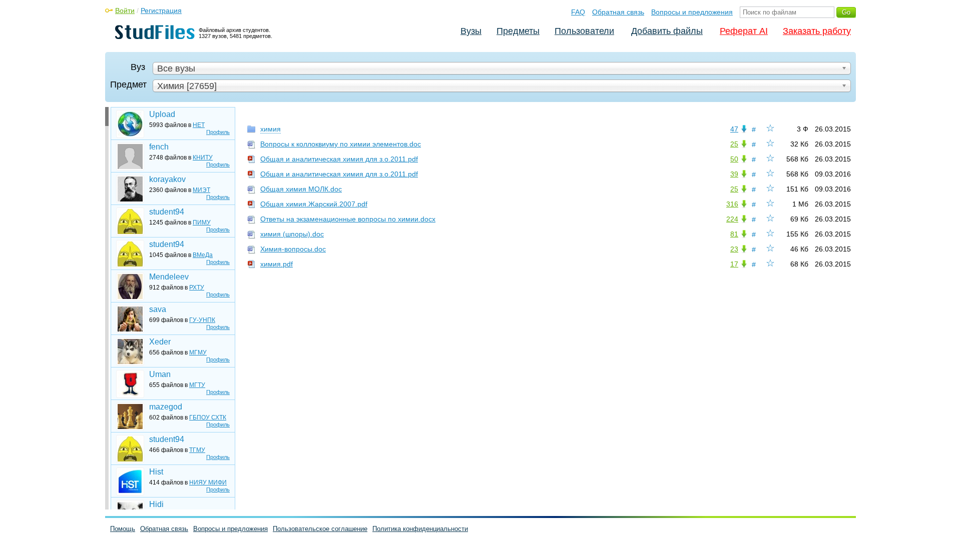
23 (734, 249)
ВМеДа (203, 255)
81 (734, 234)
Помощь (122, 528)
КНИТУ (203, 157)
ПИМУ (202, 222)
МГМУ (198, 352)
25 (734, 144)
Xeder (160, 342)
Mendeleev (169, 276)
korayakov (167, 179)
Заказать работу (817, 31)
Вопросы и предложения (692, 12)
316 (732, 204)
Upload (162, 114)
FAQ (578, 12)
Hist (156, 472)
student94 (166, 212)
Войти (125, 10)
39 (734, 174)
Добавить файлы (667, 31)
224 (732, 219)
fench (159, 146)
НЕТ (199, 125)
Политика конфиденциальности (420, 528)
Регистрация (161, 10)
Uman (160, 374)
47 (734, 129)
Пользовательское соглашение (320, 528)
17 (734, 264)
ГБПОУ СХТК (207, 417)
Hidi (156, 504)
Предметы (518, 31)
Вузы (471, 31)
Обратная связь (618, 12)
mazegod (165, 406)
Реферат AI (744, 31)
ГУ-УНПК (202, 320)
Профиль (218, 132)
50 (734, 159)
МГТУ (197, 385)
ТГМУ (197, 450)
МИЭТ (201, 190)
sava (157, 309)
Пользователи (584, 31)
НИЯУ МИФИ (208, 482)
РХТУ (196, 287)
